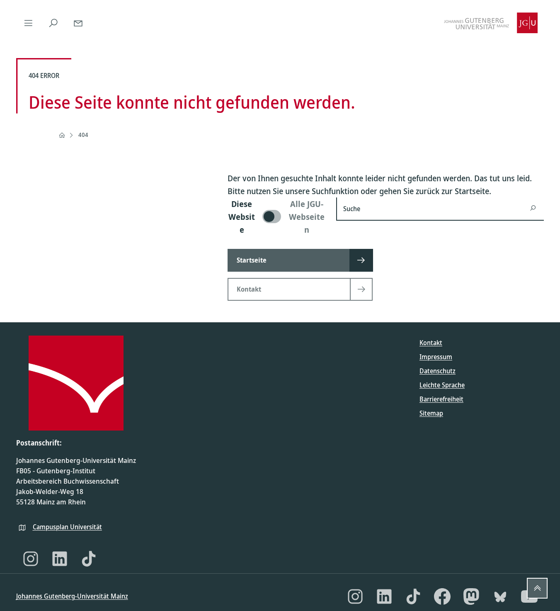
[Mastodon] (471, 596)
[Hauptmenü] (28, 23)
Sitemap (431, 413)
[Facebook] (442, 596)
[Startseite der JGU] (491, 22)
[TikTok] (88, 558)
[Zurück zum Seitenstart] (537, 588)
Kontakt (430, 342)
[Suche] (53, 23)
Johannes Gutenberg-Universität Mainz (72, 596)
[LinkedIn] (59, 558)
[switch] (277, 216)
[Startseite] (62, 135)
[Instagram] (30, 558)
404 (83, 135)
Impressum (435, 356)
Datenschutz (437, 370)
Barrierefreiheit (441, 399)
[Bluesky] (500, 596)
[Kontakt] (78, 23)
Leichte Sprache (442, 384)
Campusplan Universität (67, 526)
